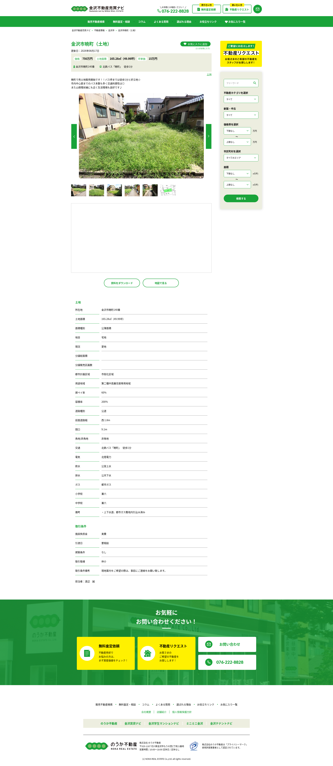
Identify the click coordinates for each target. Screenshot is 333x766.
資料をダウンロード (122, 283)
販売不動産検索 (96, 21)
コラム (142, 21)
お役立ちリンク (208, 21)
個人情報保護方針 (182, 712)
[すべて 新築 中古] (241, 115)
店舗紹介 (161, 712)
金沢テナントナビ (221, 723)
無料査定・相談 (121, 21)
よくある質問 (161, 21)
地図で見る (161, 283)
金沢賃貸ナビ (133, 723)
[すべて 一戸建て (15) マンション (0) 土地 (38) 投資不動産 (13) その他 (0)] (241, 99)
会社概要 (146, 712)
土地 (209, 74)
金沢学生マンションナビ (163, 723)
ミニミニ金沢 (194, 723)
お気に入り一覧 (236, 21)
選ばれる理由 (184, 21)
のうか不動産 (109, 723)
